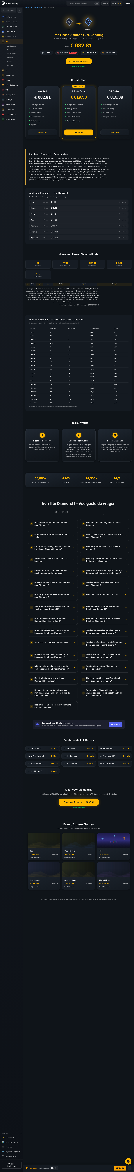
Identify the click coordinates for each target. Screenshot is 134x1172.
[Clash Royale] (21, 31)
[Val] (21, 90)
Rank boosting (11, 46)
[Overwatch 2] (21, 95)
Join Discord (115, 724)
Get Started (78, 132)
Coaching (10, 65)
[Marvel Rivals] (21, 104)
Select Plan (42, 132)
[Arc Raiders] (21, 109)
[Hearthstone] (21, 75)
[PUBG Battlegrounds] (21, 85)
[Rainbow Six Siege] (21, 26)
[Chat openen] (128, 1161)
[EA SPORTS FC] (21, 119)
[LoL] (21, 41)
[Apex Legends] (21, 114)
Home (27, 7)
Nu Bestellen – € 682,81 (78, 61)
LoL (32, 7)
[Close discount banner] (129, 1168)
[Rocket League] (21, 17)
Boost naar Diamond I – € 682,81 (79, 802)
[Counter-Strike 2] (21, 22)
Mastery (9, 61)
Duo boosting (11, 53)
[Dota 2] (21, 80)
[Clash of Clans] (21, 36)
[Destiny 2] (21, 99)
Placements (10, 57)
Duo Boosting (38, 7)
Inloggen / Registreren (11, 1165)
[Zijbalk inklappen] (19, 10)
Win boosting (11, 50)
